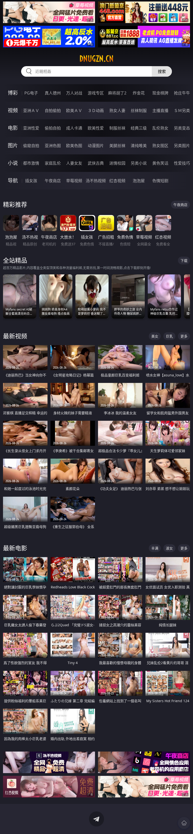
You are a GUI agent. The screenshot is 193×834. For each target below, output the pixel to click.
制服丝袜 (117, 128)
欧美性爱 (96, 128)
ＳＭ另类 (182, 110)
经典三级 (139, 128)
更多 (183, 336)
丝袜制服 (139, 110)
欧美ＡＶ (74, 110)
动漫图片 (96, 145)
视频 (13, 110)
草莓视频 (74, 180)
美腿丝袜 (117, 145)
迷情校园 (117, 163)
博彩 (13, 92)
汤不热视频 (96, 180)
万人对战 (74, 93)
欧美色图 (74, 145)
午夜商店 (53, 180)
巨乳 (169, 336)
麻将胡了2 (117, 93)
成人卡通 (74, 128)
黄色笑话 (160, 163)
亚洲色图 (53, 145)
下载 (183, 260)
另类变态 (182, 128)
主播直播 (160, 110)
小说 (13, 163)
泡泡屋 (139, 180)
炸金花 (139, 93)
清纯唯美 (139, 145)
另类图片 (182, 145)
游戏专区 (96, 93)
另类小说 (139, 163)
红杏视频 (117, 180)
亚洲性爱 (31, 128)
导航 (13, 180)
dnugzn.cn (96, 59)
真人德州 (53, 93)
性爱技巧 (182, 163)
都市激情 (31, 163)
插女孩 (31, 180)
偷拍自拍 (53, 128)
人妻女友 (74, 163)
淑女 (169, 548)
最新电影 (15, 548)
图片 (13, 145)
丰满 (154, 548)
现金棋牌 (160, 93)
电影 (13, 128)
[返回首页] (184, 823)
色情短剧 (160, 180)
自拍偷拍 (53, 110)
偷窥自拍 (31, 145)
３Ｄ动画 (96, 110)
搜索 (162, 71)
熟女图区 (160, 145)
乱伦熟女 (160, 128)
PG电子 (31, 93)
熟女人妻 (117, 110)
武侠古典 (96, 163)
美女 (154, 336)
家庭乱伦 (53, 163)
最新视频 (15, 336)
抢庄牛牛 (182, 93)
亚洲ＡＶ (31, 110)
